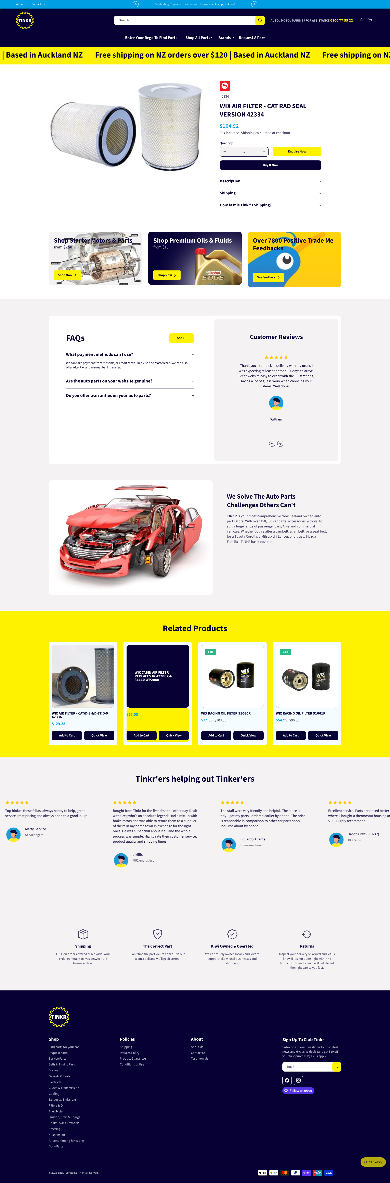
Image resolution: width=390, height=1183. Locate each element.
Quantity (226, 143)
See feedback (266, 277)
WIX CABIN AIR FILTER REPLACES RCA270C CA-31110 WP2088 (153, 676)
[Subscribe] (336, 1067)
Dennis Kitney (122, 844)
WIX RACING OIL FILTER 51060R (226, 713)
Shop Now (65, 275)
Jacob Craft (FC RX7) (19, 834)
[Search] (260, 20)
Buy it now (270, 165)
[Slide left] (272, 444)
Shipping (248, 132)
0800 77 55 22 (341, 20)
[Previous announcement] (136, 4)
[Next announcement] (254, 4)
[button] (197, 38)
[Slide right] (280, 444)
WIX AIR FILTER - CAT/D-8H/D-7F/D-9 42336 (80, 715)
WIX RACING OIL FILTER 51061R (300, 713)
